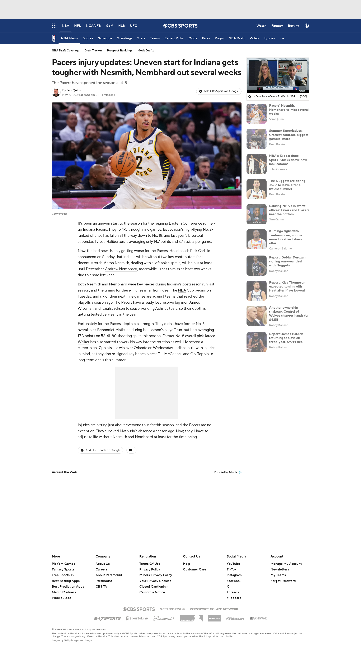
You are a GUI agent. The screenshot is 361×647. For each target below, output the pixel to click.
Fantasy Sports (63, 569)
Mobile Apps (61, 598)
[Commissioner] (191, 617)
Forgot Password (283, 581)
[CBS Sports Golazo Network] (214, 609)
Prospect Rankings (119, 50)
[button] (282, 38)
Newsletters (280, 569)
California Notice (152, 588)
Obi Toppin (199, 354)
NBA (182, 290)
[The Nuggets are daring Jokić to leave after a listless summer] (257, 189)
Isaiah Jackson (113, 308)
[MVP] (214, 617)
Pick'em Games (63, 564)
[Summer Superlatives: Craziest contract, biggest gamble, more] (257, 139)
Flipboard (234, 598)
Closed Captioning (153, 583)
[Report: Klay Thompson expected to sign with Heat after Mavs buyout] (257, 291)
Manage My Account (286, 564)
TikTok (231, 569)
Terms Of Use (149, 564)
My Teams (278, 575)
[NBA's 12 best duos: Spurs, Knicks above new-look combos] (257, 164)
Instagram (234, 575)
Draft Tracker (93, 50)
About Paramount (108, 575)
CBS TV (101, 586)
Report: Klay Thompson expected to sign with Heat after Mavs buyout (287, 286)
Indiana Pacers (95, 229)
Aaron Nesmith (116, 263)
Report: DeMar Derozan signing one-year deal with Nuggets (287, 261)
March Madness (64, 592)
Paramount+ (104, 581)
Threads (233, 592)
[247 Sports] (107, 617)
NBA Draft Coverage (65, 50)
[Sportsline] (137, 618)
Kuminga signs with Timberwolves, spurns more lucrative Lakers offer (285, 237)
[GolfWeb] (258, 618)
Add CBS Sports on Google (221, 91)
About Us (102, 564)
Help (186, 564)
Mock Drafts (145, 50)
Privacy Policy (149, 569)
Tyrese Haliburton (109, 241)
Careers (101, 569)
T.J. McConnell (170, 354)
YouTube (233, 564)
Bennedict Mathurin (114, 329)
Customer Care (194, 569)
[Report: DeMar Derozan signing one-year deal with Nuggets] (257, 266)
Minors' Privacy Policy (155, 575)
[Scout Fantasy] (235, 618)
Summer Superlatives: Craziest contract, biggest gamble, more (288, 135)
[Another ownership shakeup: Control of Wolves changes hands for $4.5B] (257, 316)
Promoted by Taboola (225, 472)
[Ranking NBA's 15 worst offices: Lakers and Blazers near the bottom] (257, 214)
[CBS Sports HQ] (172, 609)
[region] (278, 75)
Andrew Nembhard (121, 269)
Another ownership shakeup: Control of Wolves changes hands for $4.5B (289, 314)
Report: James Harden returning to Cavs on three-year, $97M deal (286, 338)
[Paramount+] (164, 617)
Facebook (234, 581)
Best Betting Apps (66, 581)
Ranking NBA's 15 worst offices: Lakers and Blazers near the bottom (289, 210)
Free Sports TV (63, 575)
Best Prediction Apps (68, 586)
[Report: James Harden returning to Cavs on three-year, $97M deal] (257, 342)
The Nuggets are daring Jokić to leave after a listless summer (287, 185)
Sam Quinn (73, 90)
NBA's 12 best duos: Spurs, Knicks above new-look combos (288, 160)
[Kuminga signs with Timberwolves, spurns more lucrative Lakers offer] (257, 239)
